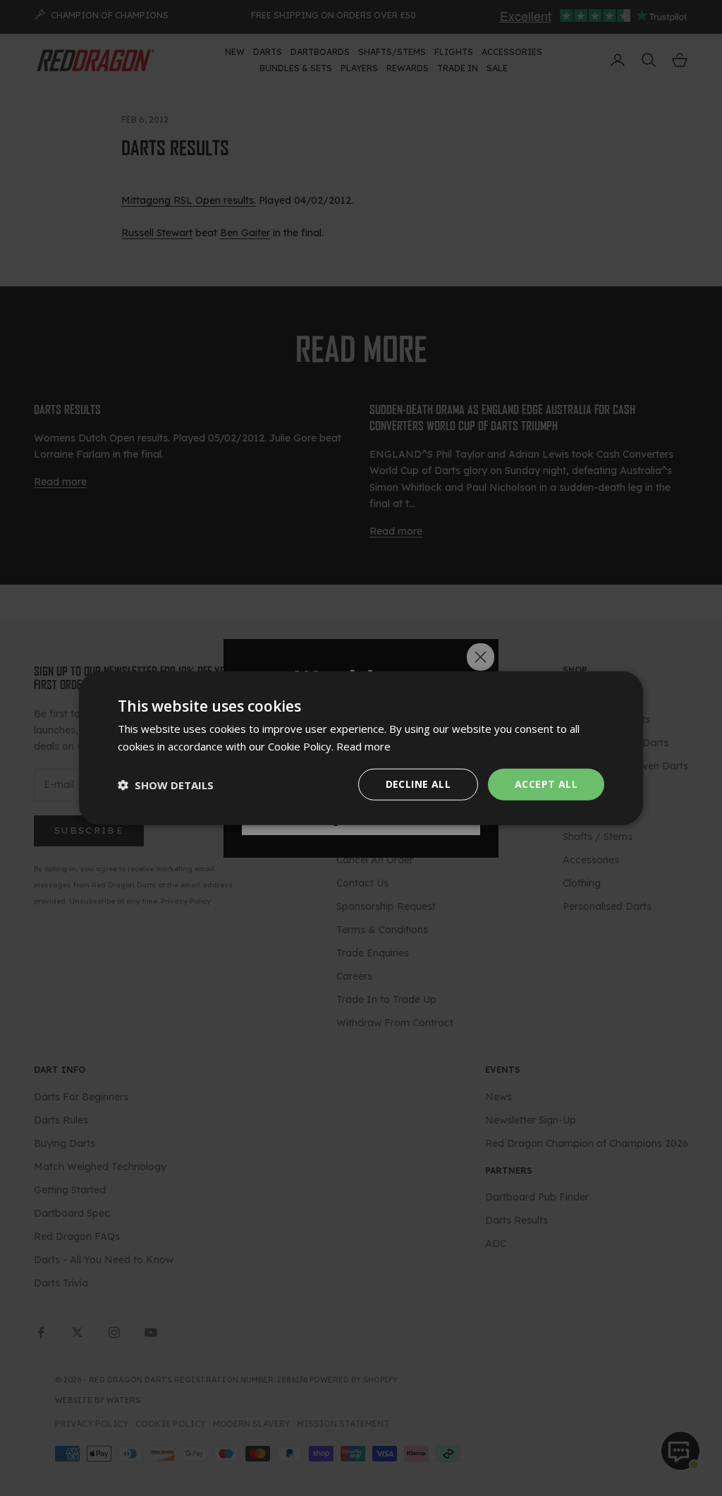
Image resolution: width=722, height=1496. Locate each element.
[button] (166, 784)
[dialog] (361, 748)
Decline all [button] (418, 784)
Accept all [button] (546, 784)
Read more (363, 745)
